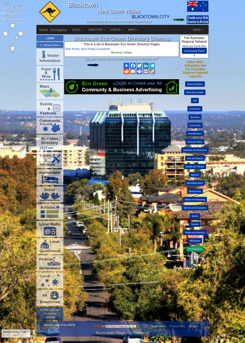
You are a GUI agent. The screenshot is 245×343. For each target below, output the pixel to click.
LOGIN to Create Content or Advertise (49, 313)
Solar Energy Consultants (95, 49)
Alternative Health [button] (195, 92)
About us (194, 326)
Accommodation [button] (195, 83)
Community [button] (195, 125)
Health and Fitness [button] (195, 166)
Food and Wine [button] (194, 141)
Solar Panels (72, 49)
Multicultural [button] (195, 191)
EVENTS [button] (115, 29)
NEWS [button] (197, 29)
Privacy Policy (177, 326)
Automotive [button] (194, 108)
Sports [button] (195, 215)
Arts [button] (195, 100)
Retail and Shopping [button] (195, 199)
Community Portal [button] (194, 51)
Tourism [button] (195, 224)
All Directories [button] (195, 248)
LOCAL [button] (76, 29)
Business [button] (194, 116)
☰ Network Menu (50, 45)
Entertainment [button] (195, 133)
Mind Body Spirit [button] (195, 182)
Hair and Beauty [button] (195, 158)
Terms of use (158, 326)
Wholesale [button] (195, 240)
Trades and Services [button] (195, 232)
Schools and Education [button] (195, 207)
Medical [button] (195, 174)
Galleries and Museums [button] (194, 149)
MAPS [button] (132, 29)
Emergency (59, 29)
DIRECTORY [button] (95, 29)
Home (43, 29)
